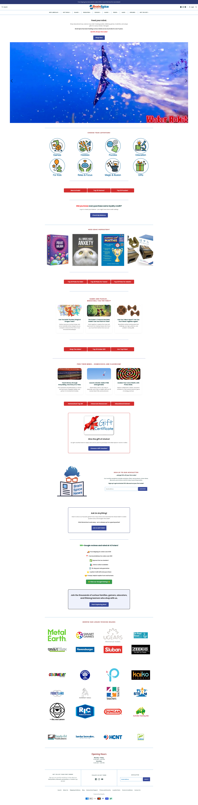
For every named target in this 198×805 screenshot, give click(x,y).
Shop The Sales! (75, 349)
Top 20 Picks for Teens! (99, 282)
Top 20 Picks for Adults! (122, 282)
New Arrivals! (53, 12)
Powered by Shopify (99, 794)
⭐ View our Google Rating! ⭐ (99, 582)
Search (5, 7)
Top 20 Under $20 (99, 349)
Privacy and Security (105, 790)
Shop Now (99, 38)
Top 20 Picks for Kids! (75, 282)
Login (192, 7)
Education (86, 12)
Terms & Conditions (127, 790)
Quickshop (51, 268)
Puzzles (97, 12)
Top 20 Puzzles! (122, 190)
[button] (186, 81)
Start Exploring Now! (99, 604)
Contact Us (137, 790)
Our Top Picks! (122, 349)
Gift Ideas (66, 12)
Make (123, 12)
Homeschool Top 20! (75, 404)
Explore (132, 12)
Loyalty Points (116, 790)
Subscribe (143, 489)
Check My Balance (99, 215)
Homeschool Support (92, 790)
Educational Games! (122, 404)
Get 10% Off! (144, 12)
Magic (106, 12)
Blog (83, 790)
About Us (65, 790)
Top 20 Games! (99, 190)
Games (76, 12)
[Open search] (2, 7)
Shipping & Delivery (75, 790)
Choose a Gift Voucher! (99, 448)
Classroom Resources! (99, 404)
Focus (115, 12)
